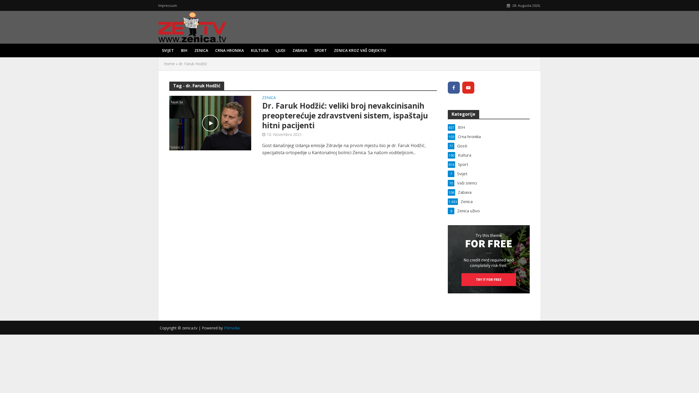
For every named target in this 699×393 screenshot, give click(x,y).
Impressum (167, 5)
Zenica (201, 50)
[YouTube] (468, 88)
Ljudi (280, 50)
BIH (184, 50)
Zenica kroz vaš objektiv (360, 50)
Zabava (299, 50)
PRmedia (232, 328)
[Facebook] (454, 88)
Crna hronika (229, 50)
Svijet (168, 50)
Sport (320, 50)
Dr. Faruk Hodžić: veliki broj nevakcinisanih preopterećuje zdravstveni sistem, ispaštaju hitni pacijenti (345, 115)
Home (169, 63)
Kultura (259, 50)
